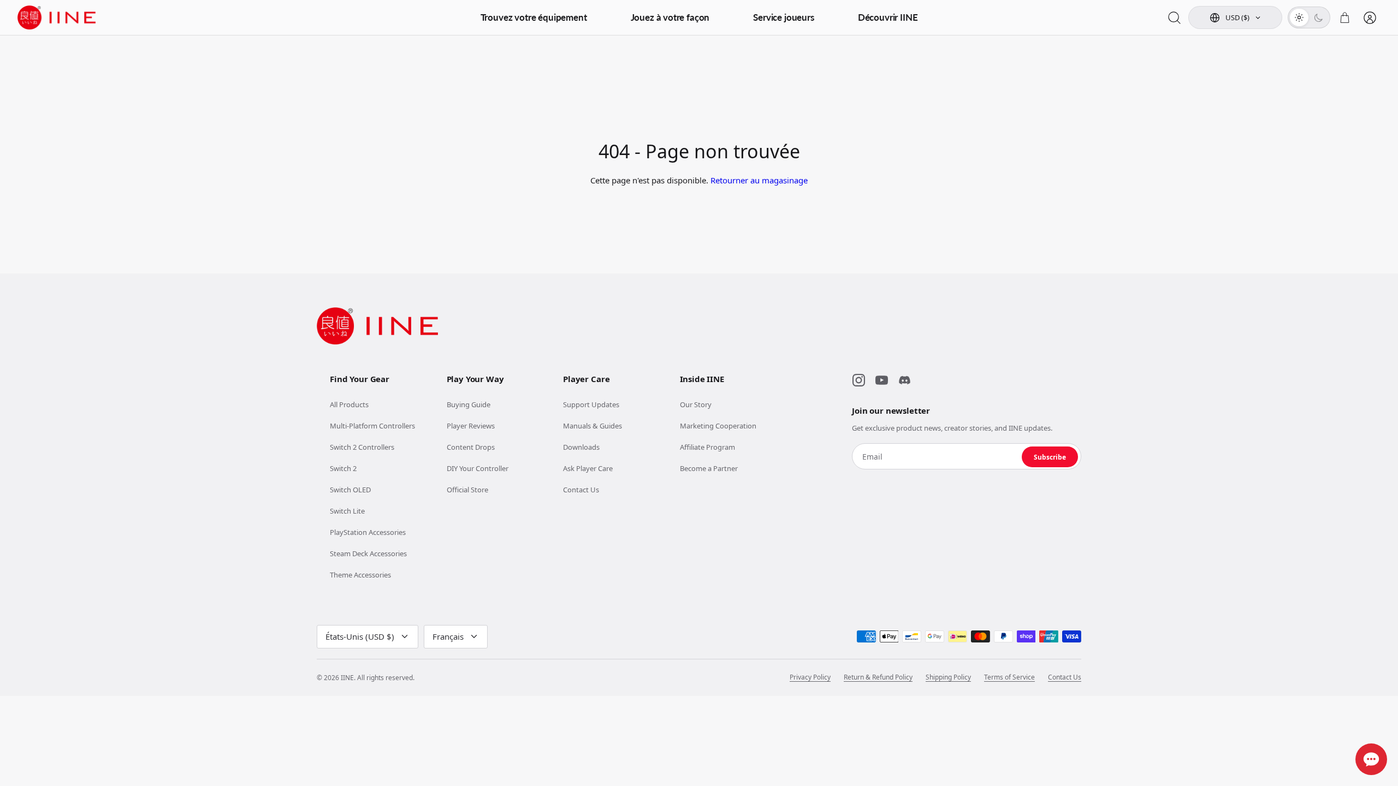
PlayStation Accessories (368, 532)
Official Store (467, 490)
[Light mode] (1299, 17)
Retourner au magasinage (759, 180)
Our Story (696, 404)
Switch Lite (347, 511)
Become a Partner (709, 468)
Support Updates (591, 404)
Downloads (581, 447)
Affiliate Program (707, 447)
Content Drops (471, 447)
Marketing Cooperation (718, 426)
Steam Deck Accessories (368, 553)
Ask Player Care (588, 468)
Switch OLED (350, 490)
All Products (349, 404)
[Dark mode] (1318, 17)
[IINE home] (377, 325)
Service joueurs (783, 17)
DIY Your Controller (477, 468)
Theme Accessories (360, 575)
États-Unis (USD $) (359, 636)
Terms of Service (1009, 677)
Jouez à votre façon (670, 17)
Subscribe (1050, 457)
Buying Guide (468, 404)
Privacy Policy (810, 677)
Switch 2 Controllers (362, 447)
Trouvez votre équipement (534, 17)
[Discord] (904, 380)
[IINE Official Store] (57, 17)
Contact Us (581, 490)
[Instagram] (858, 380)
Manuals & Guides (592, 426)
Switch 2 (343, 468)
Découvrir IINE (888, 17)
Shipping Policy (948, 677)
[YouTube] (881, 380)
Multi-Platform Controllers (372, 426)
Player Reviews (471, 426)
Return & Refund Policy (878, 677)
